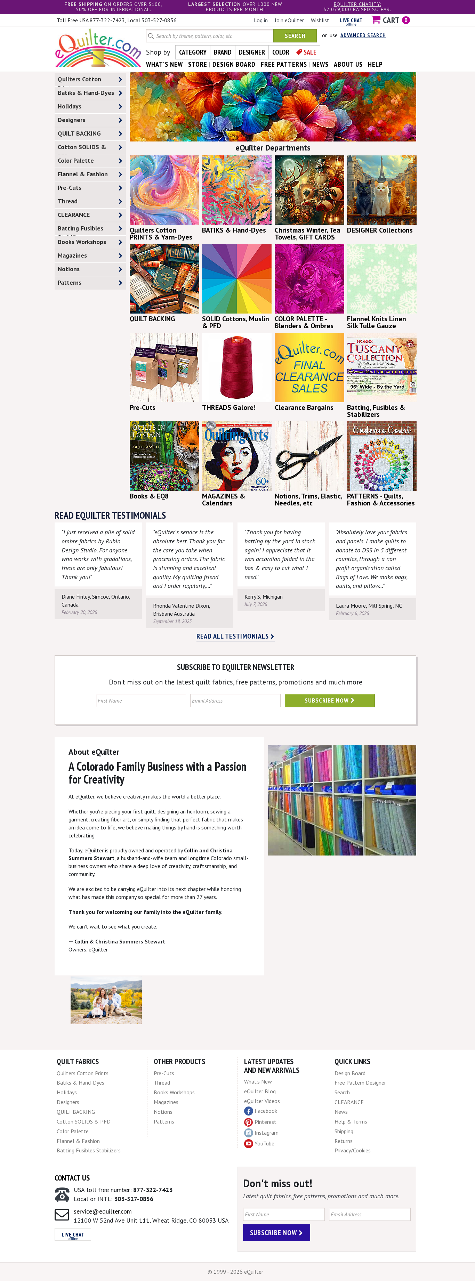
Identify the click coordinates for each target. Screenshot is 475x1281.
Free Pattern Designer (360, 1082)
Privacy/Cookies (353, 1150)
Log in (261, 20)
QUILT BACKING (79, 133)
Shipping (344, 1131)
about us (348, 64)
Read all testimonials (233, 636)
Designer (252, 52)
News (341, 1111)
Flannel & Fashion (83, 174)
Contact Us (72, 1178)
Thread (68, 201)
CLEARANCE (74, 215)
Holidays (69, 106)
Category (193, 52)
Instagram (267, 1132)
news (320, 64)
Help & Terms (351, 1121)
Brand (223, 52)
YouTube (264, 1143)
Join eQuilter (289, 20)
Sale (310, 52)
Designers (71, 120)
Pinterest (265, 1121)
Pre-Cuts (69, 188)
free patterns (284, 64)
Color (280, 52)
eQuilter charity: (357, 4)
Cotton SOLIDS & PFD (82, 148)
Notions (69, 269)
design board (234, 64)
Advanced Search (363, 35)
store (197, 64)
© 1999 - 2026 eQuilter (235, 1271)
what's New (164, 64)
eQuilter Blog (260, 1091)
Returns (344, 1140)
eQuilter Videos (262, 1100)
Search (295, 36)
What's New (258, 1081)
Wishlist (320, 20)
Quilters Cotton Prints (79, 80)
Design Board (350, 1073)
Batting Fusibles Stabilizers (80, 229)
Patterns (69, 282)
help (375, 64)
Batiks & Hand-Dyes (86, 93)
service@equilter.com (103, 1211)
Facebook (266, 1110)
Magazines (72, 255)
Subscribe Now (328, 700)
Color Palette (76, 160)
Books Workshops (82, 242)
